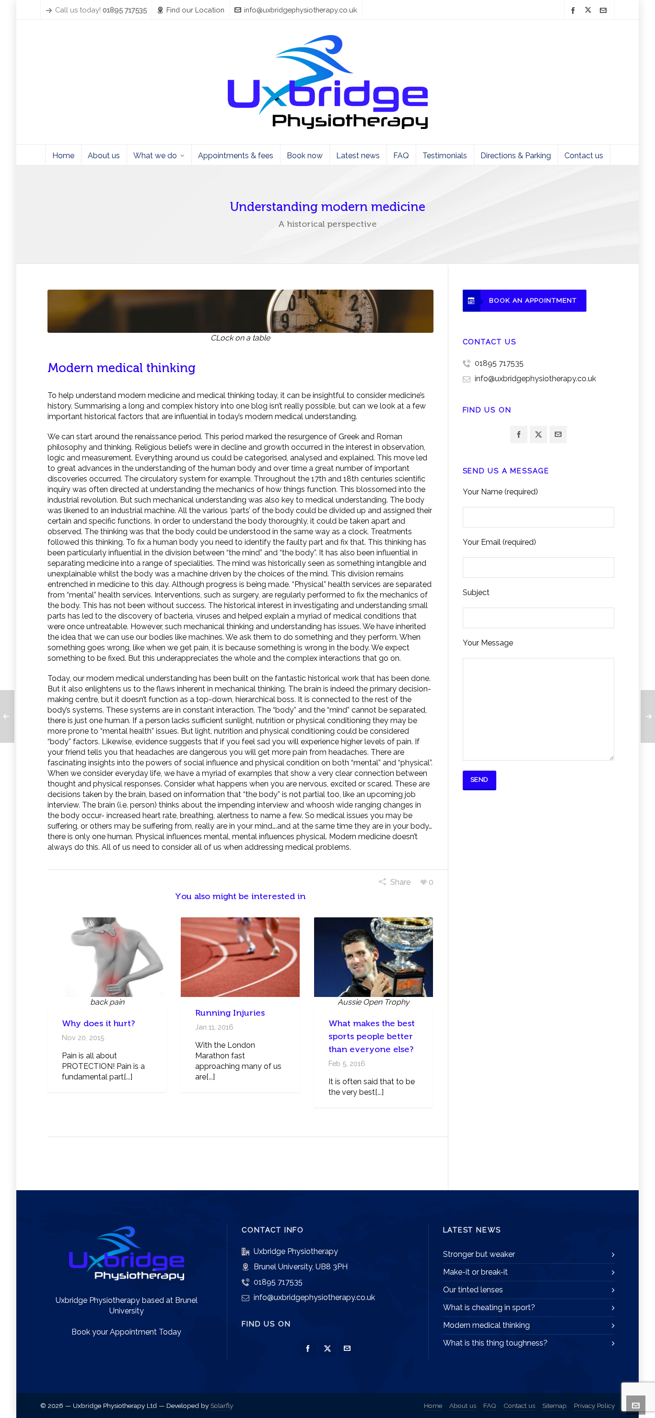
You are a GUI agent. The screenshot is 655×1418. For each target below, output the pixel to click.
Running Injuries (230, 1013)
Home (433, 1405)
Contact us (519, 1405)
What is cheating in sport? (489, 1307)
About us (462, 1405)
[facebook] (574, 10)
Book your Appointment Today (126, 1331)
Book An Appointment (533, 300)
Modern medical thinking (486, 1325)
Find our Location (195, 10)
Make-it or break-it (475, 1272)
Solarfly (222, 1405)
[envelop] (604, 10)
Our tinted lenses (473, 1289)
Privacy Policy (594, 1405)
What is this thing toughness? (495, 1343)
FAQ (489, 1405)
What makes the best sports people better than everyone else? (371, 1036)
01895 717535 (499, 363)
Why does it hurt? (98, 1023)
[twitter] (590, 10)
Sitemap (554, 1405)
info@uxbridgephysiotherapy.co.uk (300, 10)
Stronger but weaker (479, 1254)
